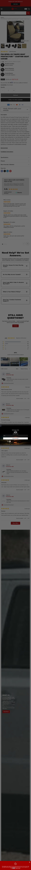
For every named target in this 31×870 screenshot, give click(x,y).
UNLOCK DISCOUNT (15, 438)
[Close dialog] (0, 426)
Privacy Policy (17, 868)
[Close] (29, 862)
